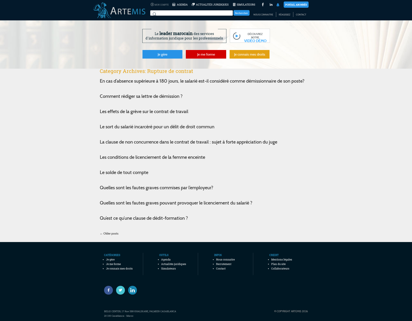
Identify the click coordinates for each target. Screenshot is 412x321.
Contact (301, 14)
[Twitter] (120, 290)
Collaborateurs (280, 268)
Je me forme (206, 54)
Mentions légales (281, 259)
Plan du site (278, 264)
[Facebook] (108, 290)
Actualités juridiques (212, 4)
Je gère (162, 54)
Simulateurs (246, 4)
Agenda (182, 4)
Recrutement (223, 264)
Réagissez (284, 14)
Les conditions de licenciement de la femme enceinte (152, 157)
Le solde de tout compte (124, 172)
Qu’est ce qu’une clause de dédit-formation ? (144, 218)
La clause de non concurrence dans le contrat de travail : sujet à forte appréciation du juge (188, 142)
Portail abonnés (296, 4)
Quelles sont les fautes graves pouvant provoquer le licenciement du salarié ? (176, 203)
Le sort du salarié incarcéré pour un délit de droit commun (157, 127)
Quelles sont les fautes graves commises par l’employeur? (156, 188)
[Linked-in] (132, 290)
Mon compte (161, 4)
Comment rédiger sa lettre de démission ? (141, 96)
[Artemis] (119, 16)
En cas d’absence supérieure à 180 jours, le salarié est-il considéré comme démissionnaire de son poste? (202, 81)
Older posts (109, 233)
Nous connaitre (263, 14)
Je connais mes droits (249, 54)
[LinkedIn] (271, 5)
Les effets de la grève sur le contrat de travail (144, 111)
